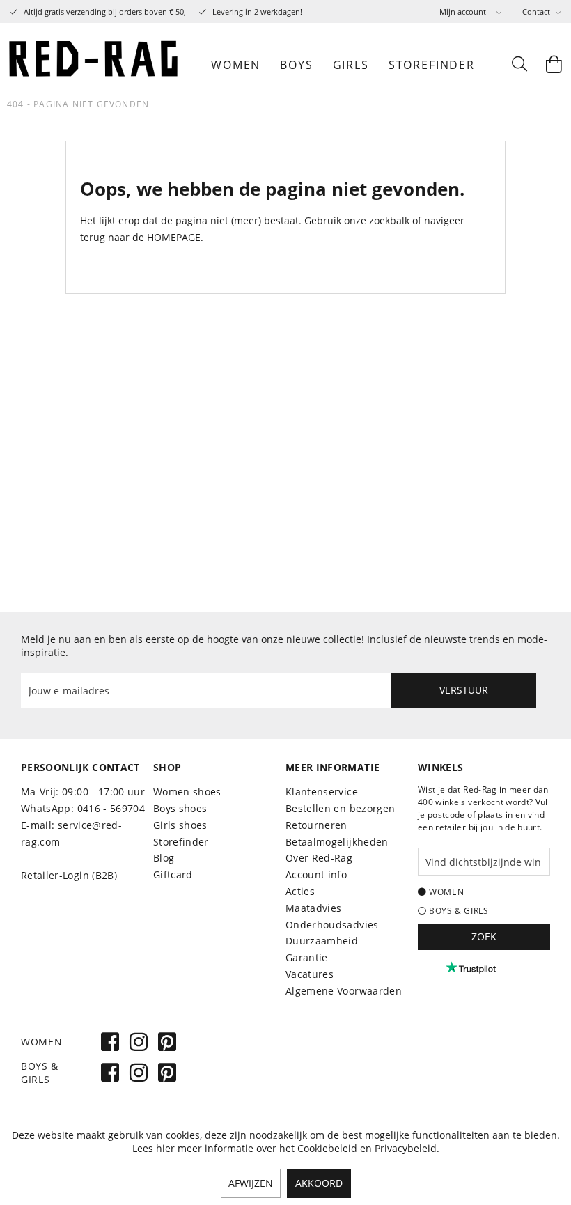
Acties (300, 891)
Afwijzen (250, 1183)
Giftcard (173, 874)
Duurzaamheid (322, 940)
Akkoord (319, 1183)
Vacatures (310, 974)
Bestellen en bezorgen (340, 808)
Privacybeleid (406, 1148)
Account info (316, 874)
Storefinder (181, 841)
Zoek (483, 936)
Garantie (307, 957)
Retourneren (316, 825)
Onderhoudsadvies (332, 924)
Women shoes (187, 791)
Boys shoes (180, 808)
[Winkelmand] (554, 65)
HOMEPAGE (174, 237)
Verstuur (463, 690)
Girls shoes (180, 825)
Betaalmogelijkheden (337, 841)
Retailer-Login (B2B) (69, 875)
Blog (163, 857)
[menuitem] (470, 11)
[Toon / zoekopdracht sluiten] (519, 65)
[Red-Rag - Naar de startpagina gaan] (94, 64)
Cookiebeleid (327, 1148)
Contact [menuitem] (537, 11)
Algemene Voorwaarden (344, 990)
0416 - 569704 (111, 808)
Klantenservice (322, 791)
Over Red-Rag (319, 857)
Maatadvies (314, 908)
